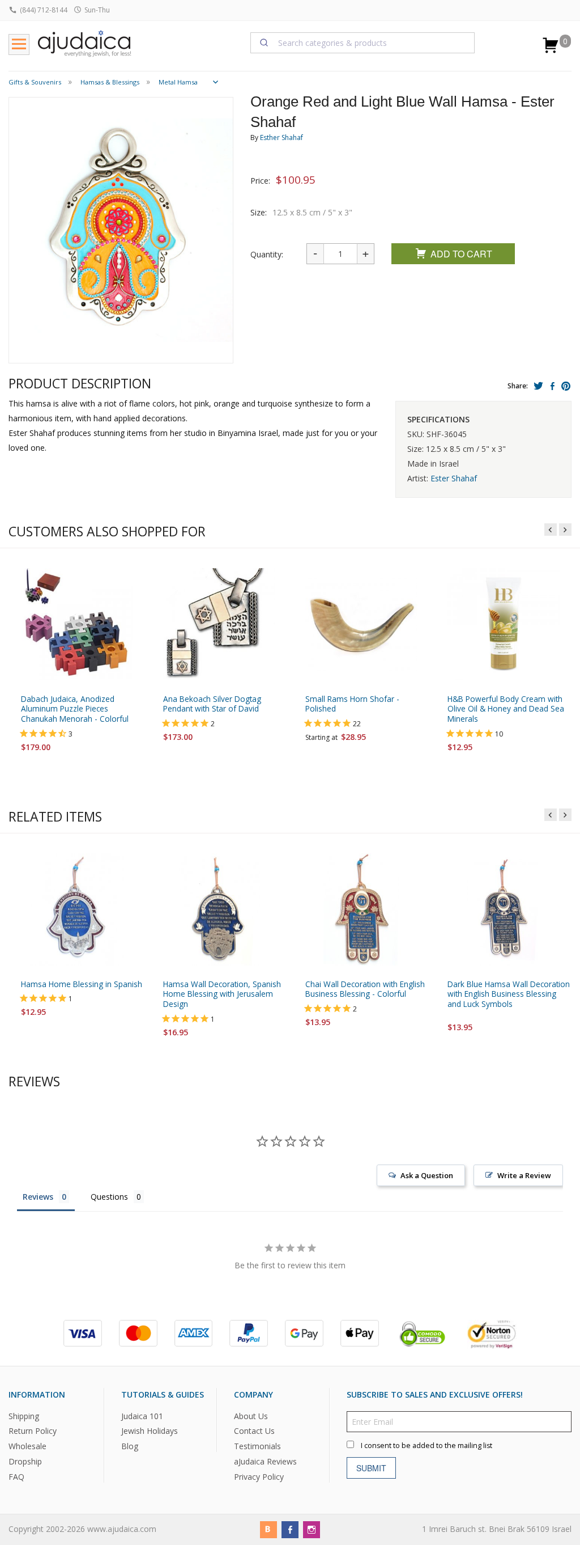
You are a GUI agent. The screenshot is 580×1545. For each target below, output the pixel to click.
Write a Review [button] (524, 1175)
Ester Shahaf (453, 478)
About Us (251, 1415)
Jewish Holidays (149, 1430)
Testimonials (257, 1446)
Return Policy (32, 1430)
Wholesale (27, 1446)
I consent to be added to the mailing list (426, 1445)
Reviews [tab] (38, 1196)
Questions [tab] (109, 1196)
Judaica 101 (142, 1415)
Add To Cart (461, 253)
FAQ (16, 1476)
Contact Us (254, 1430)
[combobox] (362, 42)
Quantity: (266, 254)
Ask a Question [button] (426, 1175)
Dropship (25, 1461)
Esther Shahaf (281, 137)
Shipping (23, 1415)
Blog (129, 1446)
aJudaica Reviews (265, 1461)
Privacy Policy (259, 1476)
